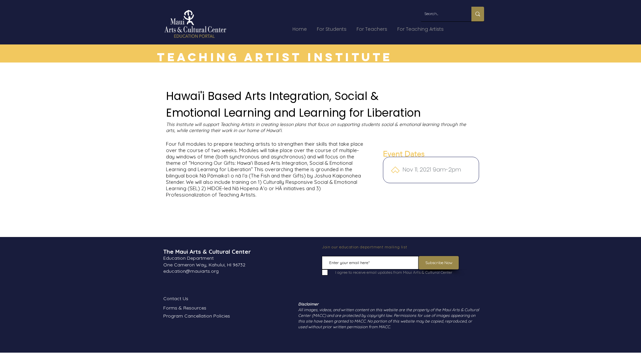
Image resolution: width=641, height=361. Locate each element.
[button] (332, 29)
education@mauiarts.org (191, 271)
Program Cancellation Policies (196, 316)
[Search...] (477, 14)
